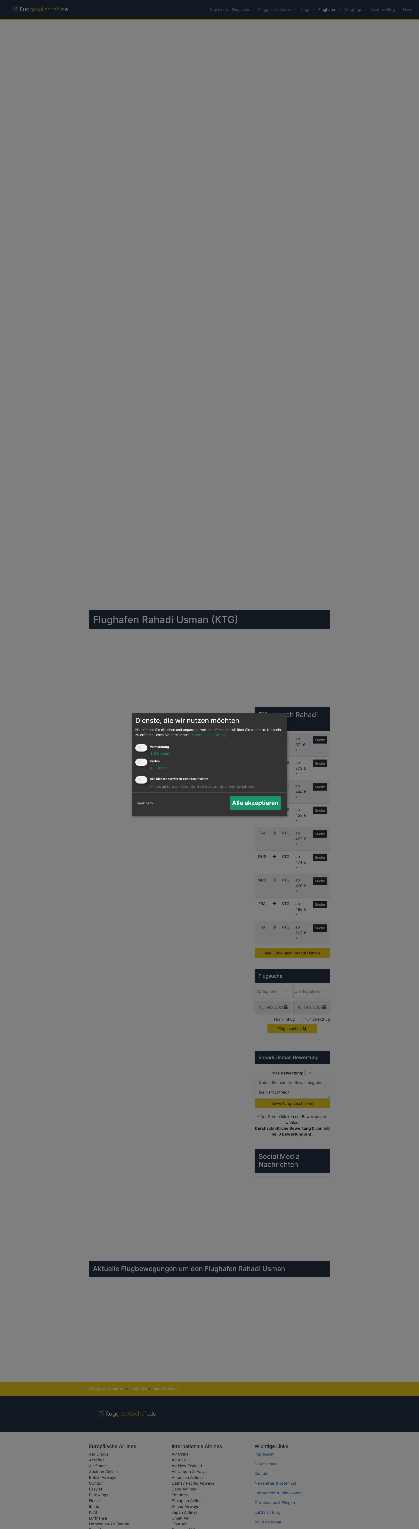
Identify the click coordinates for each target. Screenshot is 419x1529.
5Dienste (159, 754)
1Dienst (158, 768)
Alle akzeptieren (255, 802)
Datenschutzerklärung (208, 735)
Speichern (145, 803)
